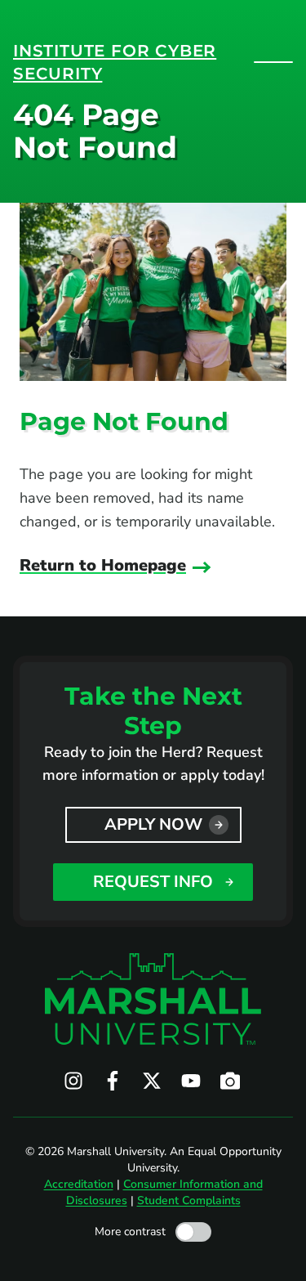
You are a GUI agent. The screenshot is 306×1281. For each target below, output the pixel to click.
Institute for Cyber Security (114, 62)
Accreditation (78, 1184)
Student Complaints (189, 1200)
